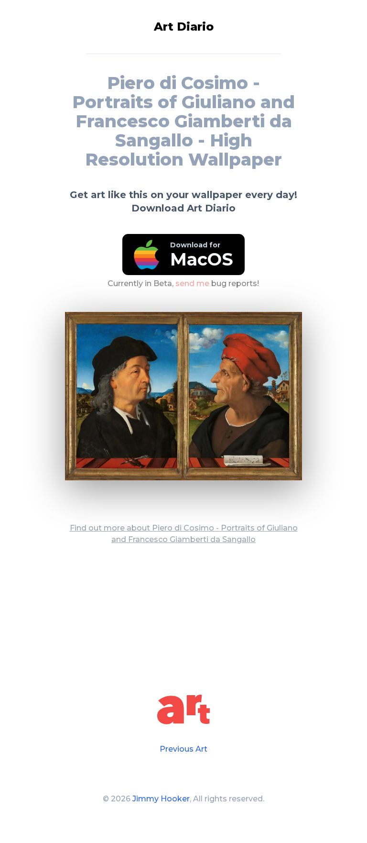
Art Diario (184, 26)
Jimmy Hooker (161, 798)
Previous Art (183, 749)
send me (192, 283)
